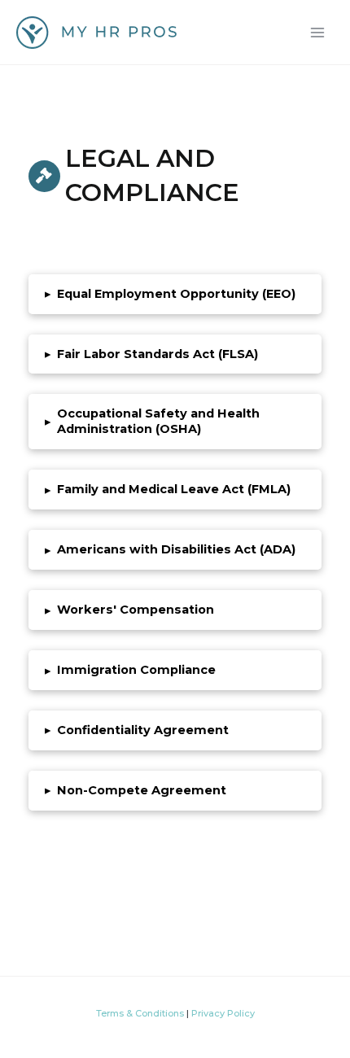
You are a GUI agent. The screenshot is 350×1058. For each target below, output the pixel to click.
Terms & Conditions (140, 1013)
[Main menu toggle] (317, 31)
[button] (175, 294)
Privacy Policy (223, 1013)
